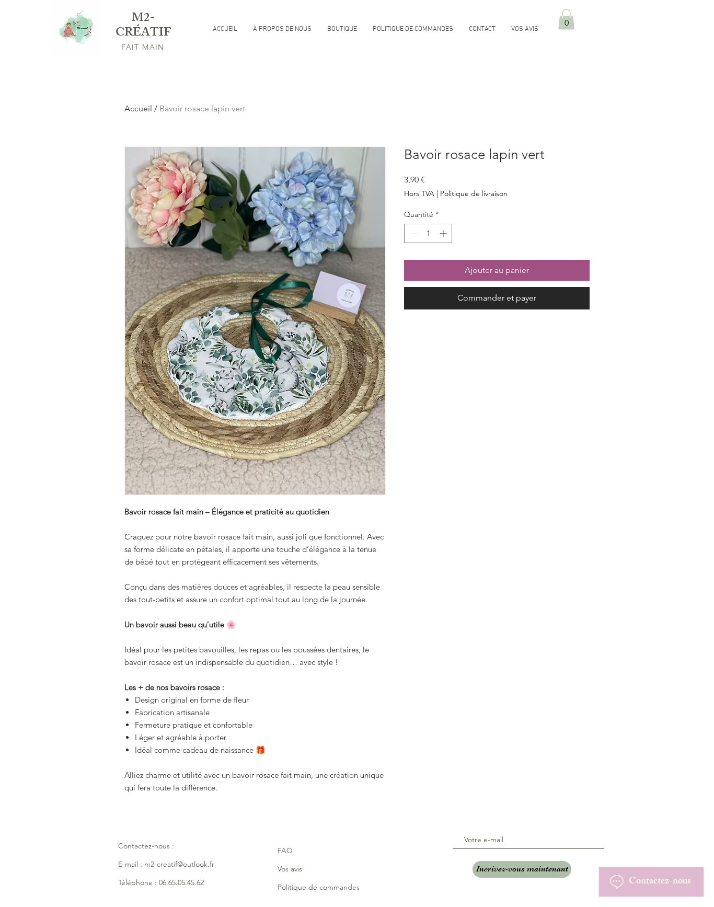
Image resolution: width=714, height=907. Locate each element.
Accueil (138, 108)
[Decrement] (412, 233)
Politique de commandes (319, 887)
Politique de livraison (474, 193)
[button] (566, 19)
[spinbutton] (428, 233)
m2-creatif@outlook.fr (179, 864)
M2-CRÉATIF (143, 26)
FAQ (285, 850)
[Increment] (444, 233)
